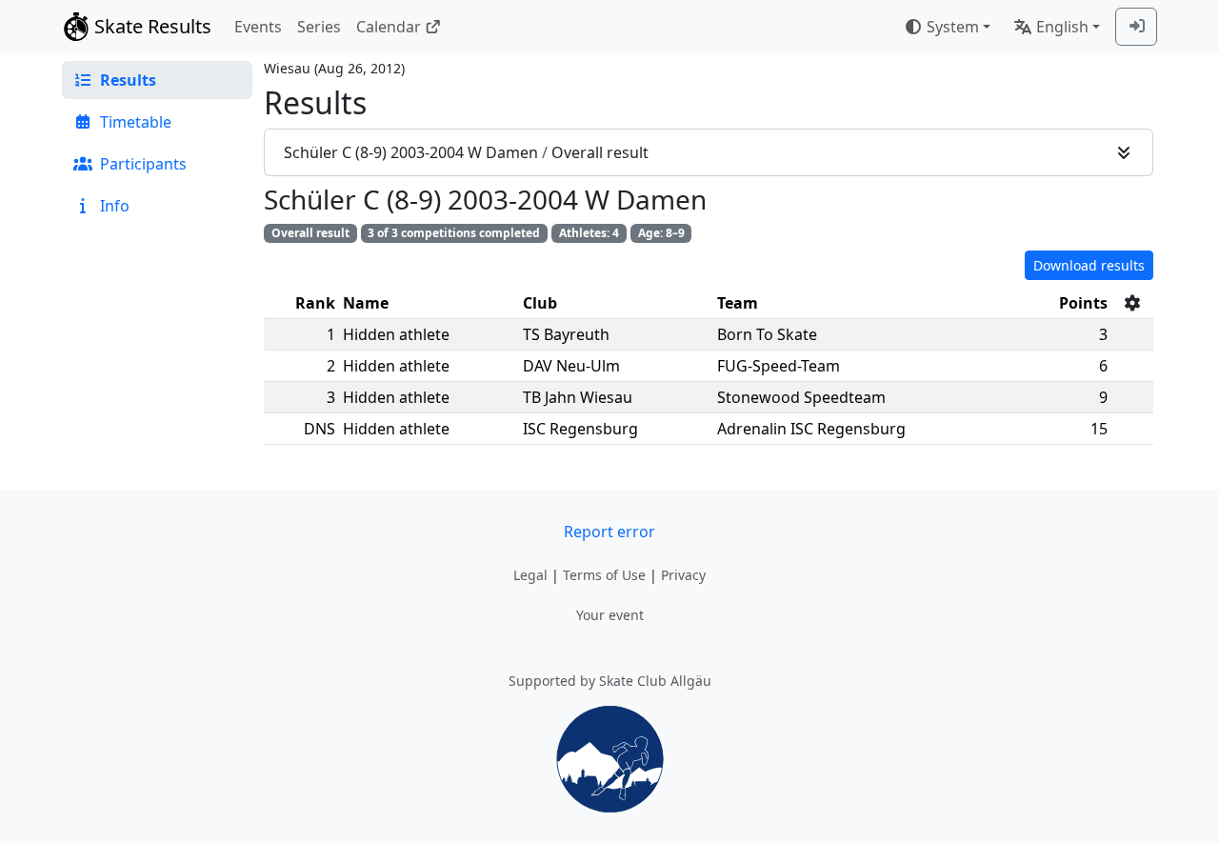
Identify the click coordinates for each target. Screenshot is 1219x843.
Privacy (683, 575)
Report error (609, 531)
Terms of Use (604, 575)
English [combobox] (1062, 26)
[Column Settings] (1132, 302)
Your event (610, 615)
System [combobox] (953, 26)
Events (258, 26)
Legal (530, 575)
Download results (1089, 265)
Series (319, 26)
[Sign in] (1136, 27)
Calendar (388, 26)
